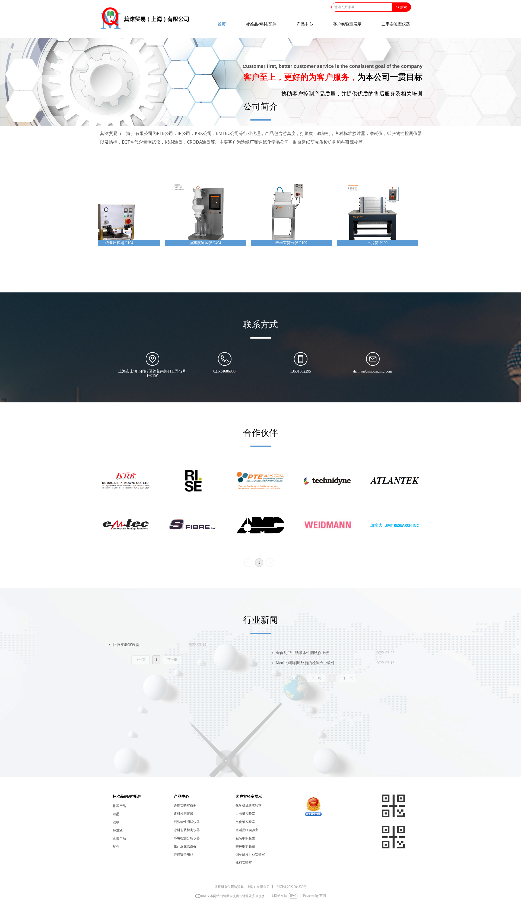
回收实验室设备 (126, 645)
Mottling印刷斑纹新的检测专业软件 (305, 663)
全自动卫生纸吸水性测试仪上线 (302, 653)
